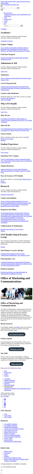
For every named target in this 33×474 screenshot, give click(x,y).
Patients (3, 247)
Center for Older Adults (12, 206)
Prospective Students (10, 14)
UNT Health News (12, 130)
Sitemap (6, 456)
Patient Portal (8, 274)
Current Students (20, 14)
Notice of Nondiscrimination (12, 435)
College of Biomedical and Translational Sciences (14, 48)
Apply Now (4, 71)
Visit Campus (4, 152)
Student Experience (9, 380)
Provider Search (5, 272)
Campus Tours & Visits (21, 161)
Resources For (8, 387)
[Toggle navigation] (2, 10)
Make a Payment (17, 274)
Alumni (9, 16)
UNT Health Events (23, 130)
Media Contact (8, 451)
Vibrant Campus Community (18, 159)
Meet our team (16, 364)
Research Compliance (11, 216)
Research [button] (3, 182)
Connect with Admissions (8, 98)
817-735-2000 (5, 396)
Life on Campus (5, 159)
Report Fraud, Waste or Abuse (12, 457)
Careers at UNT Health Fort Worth (14, 429)
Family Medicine (10, 254)
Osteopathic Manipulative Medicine (18, 264)
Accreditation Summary (10, 425)
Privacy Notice (8, 438)
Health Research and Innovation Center (16, 213)
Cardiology (4, 262)
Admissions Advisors (21, 78)
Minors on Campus (9, 433)
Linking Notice (8, 440)
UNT (5, 414)
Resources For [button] (8, 13)
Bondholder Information (11, 427)
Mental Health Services (10, 432)
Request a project (16, 349)
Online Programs (23, 58)
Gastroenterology (19, 262)
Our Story (7, 120)
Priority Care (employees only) (21, 255)
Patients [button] (3, 231)
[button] (1, 6)
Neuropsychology (15, 265)
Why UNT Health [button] (6, 100)
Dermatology (10, 262)
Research (6, 383)
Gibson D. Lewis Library (15, 169)
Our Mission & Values (7, 119)
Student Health (8, 255)
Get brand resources (16, 334)
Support (6, 376)
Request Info (7, 19)
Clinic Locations (14, 272)
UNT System (8, 417)
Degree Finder (15, 58)
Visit (5, 17)
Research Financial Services (14, 221)
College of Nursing (24, 51)
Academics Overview (7, 41)
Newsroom (7, 453)
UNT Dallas (7, 415)
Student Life (4, 169)
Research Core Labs (23, 216)
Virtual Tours (11, 161)
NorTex (3, 213)
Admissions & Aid (9, 382)
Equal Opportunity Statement (12, 436)
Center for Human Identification (9, 201)
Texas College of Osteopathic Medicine (12, 48)
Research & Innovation (7, 194)
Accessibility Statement (10, 424)
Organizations (8, 171)
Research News (5, 229)
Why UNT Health (9, 385)
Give (5, 22)
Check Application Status (8, 78)
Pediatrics (3, 254)
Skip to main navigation (19, 1)
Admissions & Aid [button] (6, 59)
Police (6, 454)
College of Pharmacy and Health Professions (14, 50)
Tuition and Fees (19, 86)
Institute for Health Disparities (19, 203)
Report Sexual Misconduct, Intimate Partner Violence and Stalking (16, 460)
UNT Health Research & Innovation (11, 129)
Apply (6, 21)
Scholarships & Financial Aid (14, 88)
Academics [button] (4, 29)
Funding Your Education (7, 86)
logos (17, 327)
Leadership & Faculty (16, 120)
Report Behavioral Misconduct (12, 441)
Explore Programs (6, 58)
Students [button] (3, 140)
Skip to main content (6, 1)
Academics (7, 379)
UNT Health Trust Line (10, 430)
